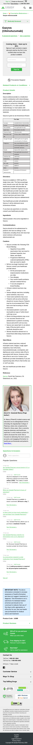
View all (5, 578)
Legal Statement (16, 739)
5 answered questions (9, 36)
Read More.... (8, 443)
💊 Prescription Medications (18, 13)
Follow (4, 471)
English (16, 737)
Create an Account (17, 1)
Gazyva (5, 376)
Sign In (8, 1)
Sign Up (16, 69)
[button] (7, 485)
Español (16, 735)
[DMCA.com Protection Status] (16, 703)
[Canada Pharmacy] (7, 8)
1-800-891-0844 (13, 658)
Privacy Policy (16, 740)
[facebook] (4, 667)
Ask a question (25, 36)
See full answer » (24, 482)
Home (5, 13)
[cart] (26, 1)
